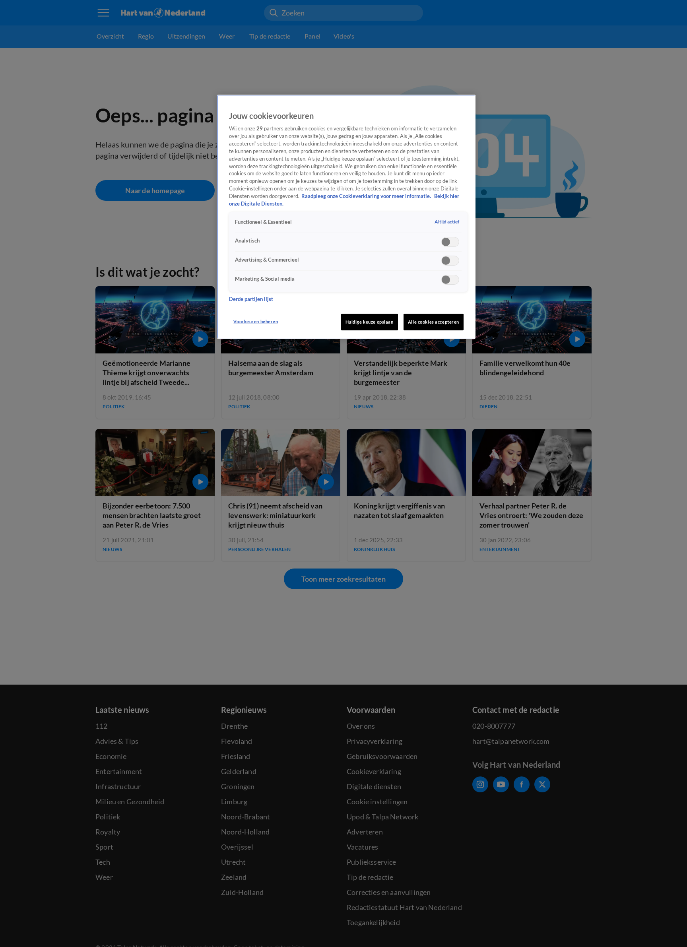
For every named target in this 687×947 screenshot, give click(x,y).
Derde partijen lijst (251, 300)
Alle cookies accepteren (433, 321)
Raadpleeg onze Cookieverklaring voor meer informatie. (366, 197)
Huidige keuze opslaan (369, 321)
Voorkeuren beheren (255, 321)
